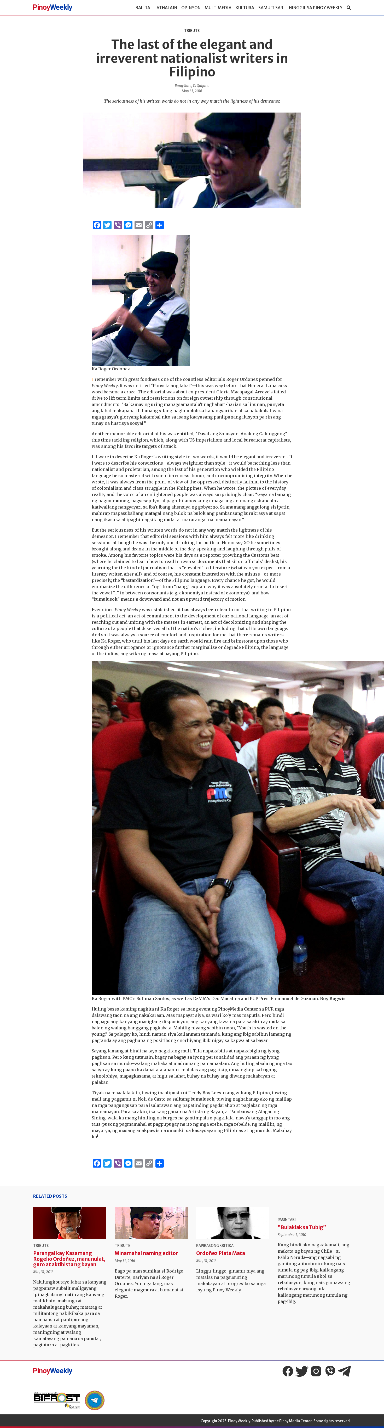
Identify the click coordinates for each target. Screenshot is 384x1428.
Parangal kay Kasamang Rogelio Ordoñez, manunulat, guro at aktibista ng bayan (69, 1258)
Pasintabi (287, 1220)
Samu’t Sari (271, 7)
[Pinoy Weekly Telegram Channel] (344, 1371)
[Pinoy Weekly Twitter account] (302, 1371)
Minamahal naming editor (146, 1253)
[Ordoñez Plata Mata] (232, 1223)
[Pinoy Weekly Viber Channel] (330, 1371)
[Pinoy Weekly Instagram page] (316, 1371)
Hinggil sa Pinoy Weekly (315, 7)
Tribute (192, 31)
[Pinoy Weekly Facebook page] (287, 1371)
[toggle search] (349, 7)
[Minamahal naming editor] (151, 1223)
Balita (142, 7)
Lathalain (165, 7)
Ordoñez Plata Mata (220, 1253)
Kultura (245, 7)
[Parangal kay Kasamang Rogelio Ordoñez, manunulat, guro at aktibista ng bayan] (69, 1223)
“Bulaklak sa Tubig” (302, 1227)
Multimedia (218, 7)
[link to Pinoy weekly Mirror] (57, 1400)
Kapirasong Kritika (215, 1245)
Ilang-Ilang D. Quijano (192, 85)
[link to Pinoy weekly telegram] (94, 1400)
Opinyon (191, 7)
